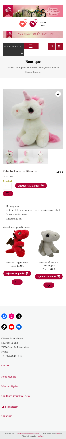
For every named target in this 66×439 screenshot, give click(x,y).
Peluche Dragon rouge (17, 262)
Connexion (6, 416)
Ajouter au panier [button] (15, 273)
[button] (58, 94)
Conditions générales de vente (15, 396)
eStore (58, 433)
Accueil (10, 67)
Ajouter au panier (28, 185)
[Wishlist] (22, 23)
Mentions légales (9, 386)
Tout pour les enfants (26, 67)
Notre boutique (8, 376)
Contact (5, 365)
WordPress (40, 436)
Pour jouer (44, 67)
